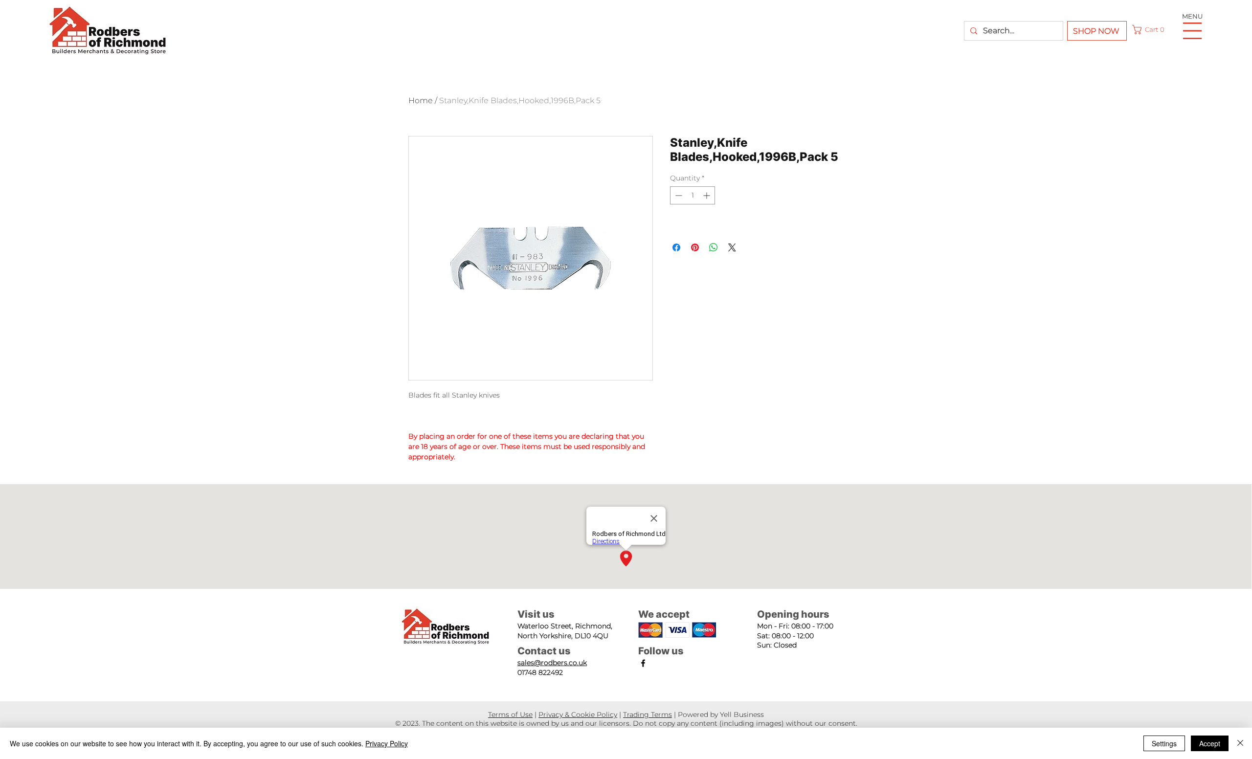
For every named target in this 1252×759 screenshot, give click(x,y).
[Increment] (707, 195)
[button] (1150, 29)
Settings (1164, 743)
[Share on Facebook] (676, 247)
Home (420, 100)
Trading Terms (647, 714)
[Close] (1240, 743)
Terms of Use (510, 714)
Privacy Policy (386, 743)
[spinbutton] (692, 195)
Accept (1209, 743)
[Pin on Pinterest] (695, 247)
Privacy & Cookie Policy (577, 714)
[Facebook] (643, 663)
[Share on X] (732, 247)
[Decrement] (677, 195)
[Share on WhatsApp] (713, 247)
